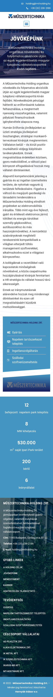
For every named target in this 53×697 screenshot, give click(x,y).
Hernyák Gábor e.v (26, 691)
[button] (26, 24)
